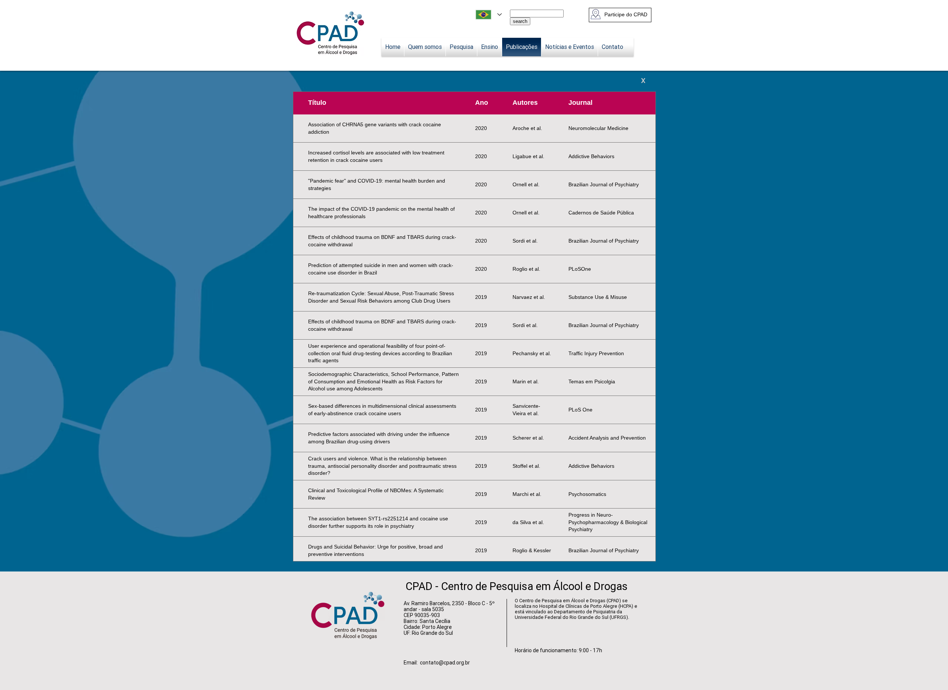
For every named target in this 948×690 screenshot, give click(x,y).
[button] (625, 15)
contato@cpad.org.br (445, 663)
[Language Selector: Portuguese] (488, 14)
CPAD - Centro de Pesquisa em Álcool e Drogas (516, 586)
